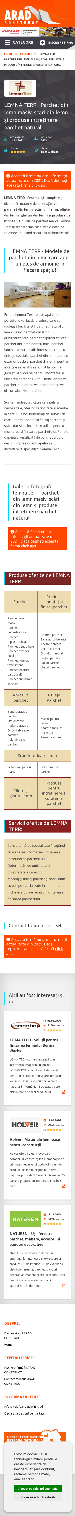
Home (8, 54)
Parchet (26, 54)
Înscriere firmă (60, 42)
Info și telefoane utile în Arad (23, 1406)
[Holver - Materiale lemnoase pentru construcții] (25, 1125)
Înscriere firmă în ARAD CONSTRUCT (19, 1369)
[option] (37, 32)
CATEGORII (23, 42)
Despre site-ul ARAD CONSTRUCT (18, 1335)
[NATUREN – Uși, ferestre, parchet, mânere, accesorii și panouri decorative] (25, 1219)
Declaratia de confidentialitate (24, 1413)
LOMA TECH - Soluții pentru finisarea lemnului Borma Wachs (34, 1045)
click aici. (40, 185)
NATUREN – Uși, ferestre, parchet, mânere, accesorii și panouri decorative (35, 1239)
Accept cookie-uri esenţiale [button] (38, 1488)
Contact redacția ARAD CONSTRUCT (19, 1381)
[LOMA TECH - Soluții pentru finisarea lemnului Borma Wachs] (25, 1025)
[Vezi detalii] (63, 1092)
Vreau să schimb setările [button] (37, 1497)
